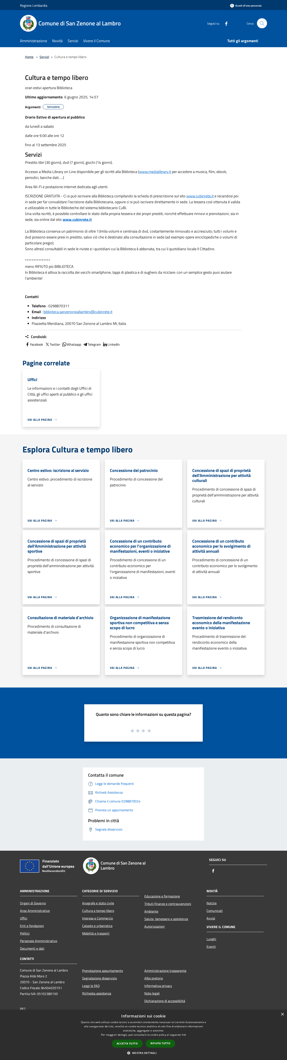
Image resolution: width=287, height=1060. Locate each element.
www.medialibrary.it (155, 171)
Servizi (44, 56)
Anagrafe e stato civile (98, 903)
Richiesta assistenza (96, 993)
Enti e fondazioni (32, 925)
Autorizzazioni (154, 926)
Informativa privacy (158, 985)
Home (29, 56)
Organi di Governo (33, 903)
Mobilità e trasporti (95, 933)
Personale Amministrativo (38, 940)
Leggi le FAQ (91, 985)
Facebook (36, 344)
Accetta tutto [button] (127, 1043)
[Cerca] (262, 23)
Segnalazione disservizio (99, 978)
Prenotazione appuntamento (102, 970)
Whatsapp (74, 344)
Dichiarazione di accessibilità (164, 1000)
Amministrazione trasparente (165, 970)
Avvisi (211, 918)
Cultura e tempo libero (98, 910)
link (184, 1035)
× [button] (282, 1014)
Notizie (212, 903)
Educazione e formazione (162, 896)
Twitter (55, 344)
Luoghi (211, 938)
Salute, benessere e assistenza (166, 918)
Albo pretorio (153, 978)
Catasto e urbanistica (97, 925)
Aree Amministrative (35, 910)
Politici (25, 933)
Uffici (23, 918)
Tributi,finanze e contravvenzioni (167, 903)
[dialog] (143, 1035)
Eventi (211, 946)
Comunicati (215, 910)
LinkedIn (114, 344)
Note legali (152, 993)
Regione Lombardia (33, 5)
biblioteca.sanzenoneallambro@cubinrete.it (77, 312)
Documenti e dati (32, 948)
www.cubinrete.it (200, 196)
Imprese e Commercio (97, 918)
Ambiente (151, 911)
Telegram (94, 344)
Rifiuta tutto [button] (160, 1043)
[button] (143, 1053)
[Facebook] (224, 23)
